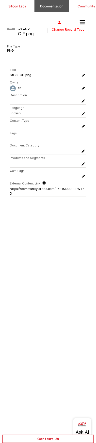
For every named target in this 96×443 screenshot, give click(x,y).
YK (19, 88)
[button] (68, 29)
